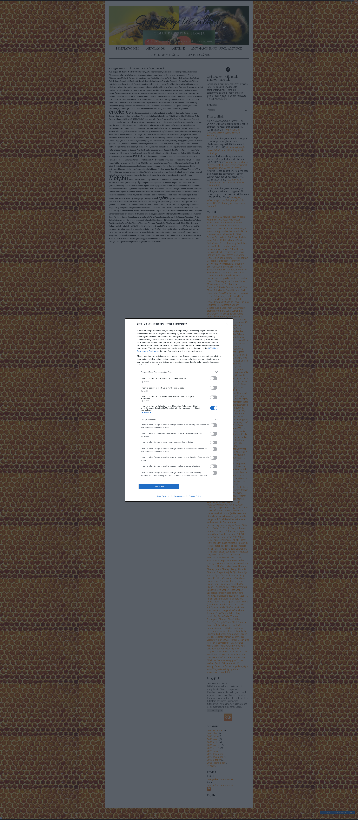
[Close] (227, 324)
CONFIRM (159, 486)
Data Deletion (163, 496)
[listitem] (179, 372)
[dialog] (179, 410)
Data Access (179, 496)
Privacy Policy (195, 496)
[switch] (213, 378)
